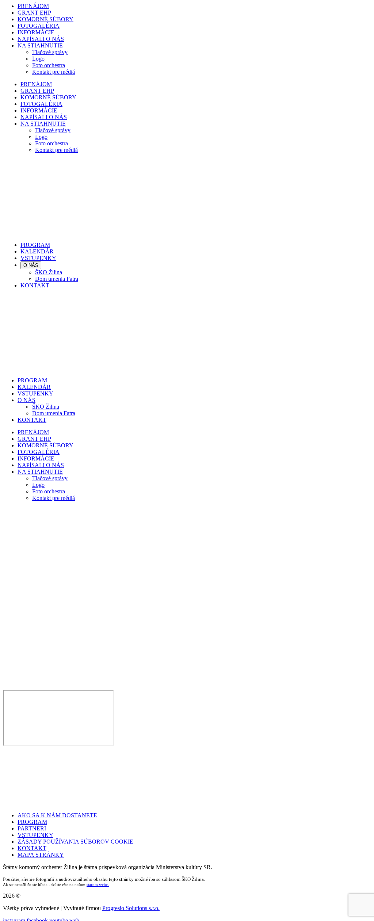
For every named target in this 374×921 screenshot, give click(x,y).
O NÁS (30, 265)
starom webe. (98, 884)
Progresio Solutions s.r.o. (131, 908)
